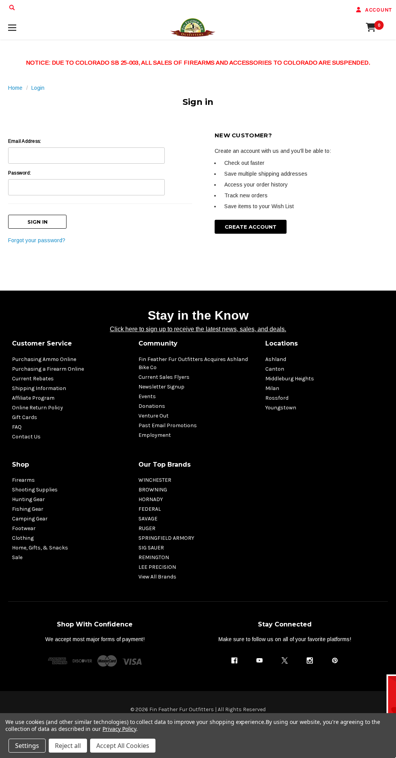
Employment (154, 435)
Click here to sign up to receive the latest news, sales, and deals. (198, 329)
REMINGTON (153, 557)
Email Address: (24, 141)
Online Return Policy (37, 407)
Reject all (68, 745)
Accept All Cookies (122, 745)
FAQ (17, 427)
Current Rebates (33, 378)
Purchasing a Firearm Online (48, 369)
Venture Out (153, 415)
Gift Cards (24, 417)
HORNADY (150, 499)
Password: (19, 173)
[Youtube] (259, 660)
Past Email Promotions (167, 425)
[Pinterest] (334, 660)
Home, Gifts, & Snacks (40, 547)
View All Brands (157, 576)
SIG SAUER (151, 547)
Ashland (275, 359)
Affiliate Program (33, 398)
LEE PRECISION (157, 567)
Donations (151, 406)
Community (158, 343)
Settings (27, 745)
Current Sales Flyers (163, 377)
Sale (17, 557)
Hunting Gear (28, 499)
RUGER (146, 528)
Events (147, 396)
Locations (281, 343)
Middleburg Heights (289, 378)
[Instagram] (309, 660)
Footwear (24, 528)
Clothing (23, 538)
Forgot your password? (36, 240)
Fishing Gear (27, 509)
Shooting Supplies (35, 489)
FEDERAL (149, 509)
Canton (274, 369)
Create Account (251, 227)
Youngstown (280, 407)
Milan (272, 388)
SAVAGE (147, 518)
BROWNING (152, 489)
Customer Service (42, 343)
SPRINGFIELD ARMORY (166, 538)
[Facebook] (234, 660)
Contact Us (26, 436)
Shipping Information (39, 388)
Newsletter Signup (161, 386)
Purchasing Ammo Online (44, 359)
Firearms (23, 480)
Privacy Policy (119, 728)
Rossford (276, 398)
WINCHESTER (154, 480)
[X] (284, 660)
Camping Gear (30, 518)
